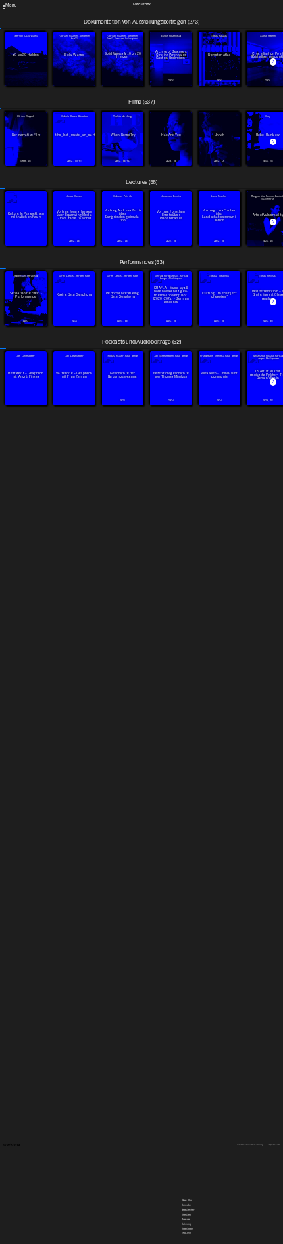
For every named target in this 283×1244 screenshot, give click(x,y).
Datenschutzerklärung (250, 1145)
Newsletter (188, 4)
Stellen (186, 8)
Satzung (186, 17)
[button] (273, 61)
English (186, 27)
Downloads (187, 22)
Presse (186, 13)
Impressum (274, 1145)
